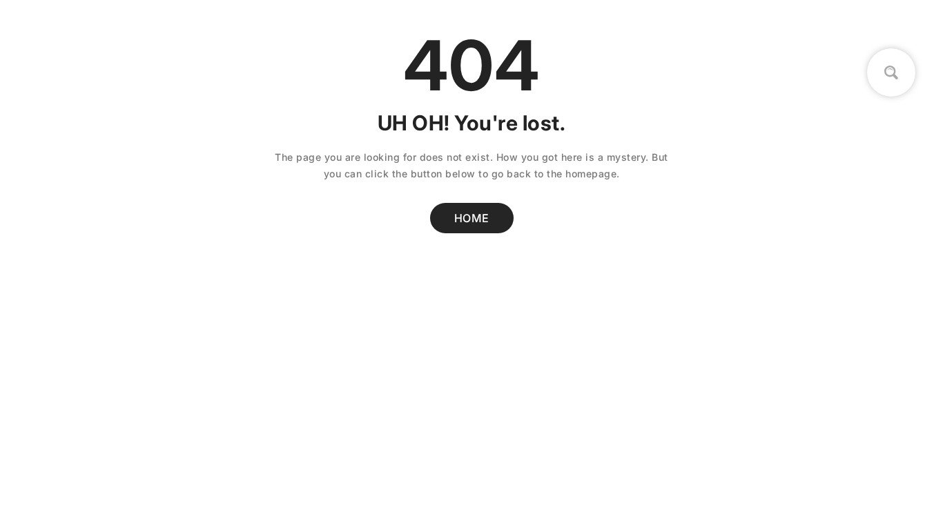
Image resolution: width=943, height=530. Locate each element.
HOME (471, 218)
